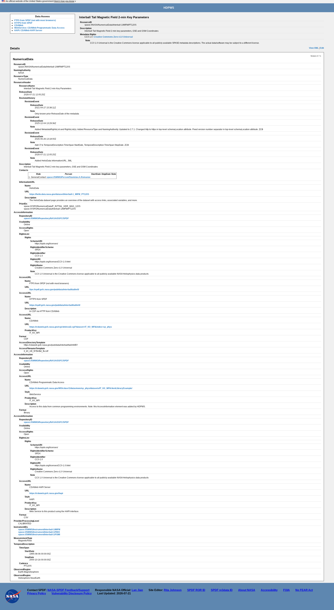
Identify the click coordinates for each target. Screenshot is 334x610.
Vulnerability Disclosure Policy (71, 593)
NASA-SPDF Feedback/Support (68, 590)
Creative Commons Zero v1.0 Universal (113, 37)
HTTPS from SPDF (23, 23)
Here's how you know (64, 1)
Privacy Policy (36, 593)
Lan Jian (137, 590)
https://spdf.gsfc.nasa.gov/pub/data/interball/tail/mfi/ (54, 305)
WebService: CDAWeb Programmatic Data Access (39, 28)
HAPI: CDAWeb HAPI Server (28, 30)
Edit (322, 48)
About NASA (246, 590)
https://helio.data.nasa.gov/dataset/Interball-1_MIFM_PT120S (59, 194)
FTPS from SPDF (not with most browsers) (35, 20)
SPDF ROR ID (196, 590)
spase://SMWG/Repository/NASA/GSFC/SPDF (46, 218)
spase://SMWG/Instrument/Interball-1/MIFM (39, 529)
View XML (314, 48)
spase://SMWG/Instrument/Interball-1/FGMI (39, 534)
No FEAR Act (304, 590)
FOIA (286, 590)
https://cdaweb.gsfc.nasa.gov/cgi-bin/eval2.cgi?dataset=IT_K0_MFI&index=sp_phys (70, 327)
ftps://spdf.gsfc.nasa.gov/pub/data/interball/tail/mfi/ (54, 289)
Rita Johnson (173, 590)
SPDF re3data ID (222, 590)
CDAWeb (18, 25)
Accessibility (269, 590)
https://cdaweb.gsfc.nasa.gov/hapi (46, 493)
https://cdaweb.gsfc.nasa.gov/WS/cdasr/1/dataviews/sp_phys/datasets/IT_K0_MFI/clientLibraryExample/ (80, 388)
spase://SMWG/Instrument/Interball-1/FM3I (39, 532)
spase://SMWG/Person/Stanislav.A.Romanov (68, 177)
